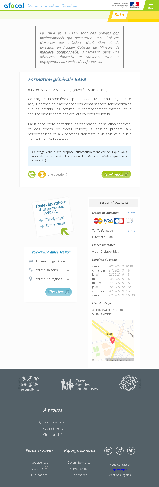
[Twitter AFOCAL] (131, 451)
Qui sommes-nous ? (52, 422)
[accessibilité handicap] (28, 389)
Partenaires (79, 475)
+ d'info (130, 213)
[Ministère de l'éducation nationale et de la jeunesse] (125, 5)
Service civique (79, 469)
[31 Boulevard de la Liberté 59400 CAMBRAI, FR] (113, 360)
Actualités (38, 469)
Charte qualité (52, 435)
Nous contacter (119, 465)
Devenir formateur (79, 462)
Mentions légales (119, 475)
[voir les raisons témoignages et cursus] (52, 217)
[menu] (151, 5)
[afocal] (14, 5)
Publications (39, 475)
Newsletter (120, 470)
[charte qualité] (130, 389)
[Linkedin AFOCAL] (108, 451)
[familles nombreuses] (79, 389)
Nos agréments (52, 428)
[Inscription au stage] (116, 177)
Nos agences (39, 462)
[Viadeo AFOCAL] (120, 451)
